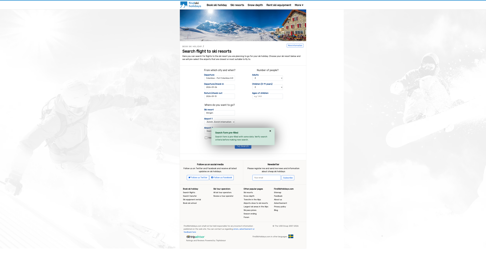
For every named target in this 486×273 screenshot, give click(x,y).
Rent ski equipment (278, 5)
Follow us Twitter (198, 177)
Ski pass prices (250, 210)
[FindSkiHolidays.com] (191, 4)
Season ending (250, 214)
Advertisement (280, 203)
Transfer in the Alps (252, 199)
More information (295, 45)
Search (244, 146)
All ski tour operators (222, 192)
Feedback (278, 196)
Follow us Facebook (222, 177)
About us (278, 199)
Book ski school (190, 203)
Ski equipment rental (192, 199)
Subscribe (288, 178)
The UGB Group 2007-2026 (287, 226)
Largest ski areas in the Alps (256, 207)
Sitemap (277, 192)
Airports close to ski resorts (256, 203)
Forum (246, 217)
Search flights (189, 192)
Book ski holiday (217, 5)
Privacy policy (280, 207)
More (298, 5)
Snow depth (255, 5)
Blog (276, 210)
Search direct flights (218, 137)
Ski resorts (237, 5)
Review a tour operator (223, 196)
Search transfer (190, 196)
